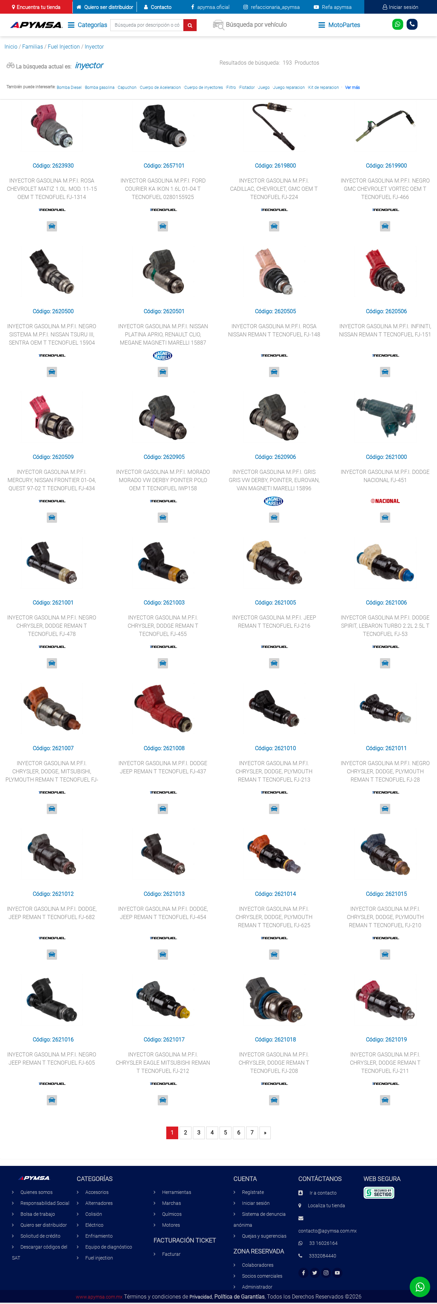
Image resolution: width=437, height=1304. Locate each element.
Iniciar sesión (403, 7)
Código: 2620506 (386, 311)
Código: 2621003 (164, 602)
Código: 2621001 (53, 602)
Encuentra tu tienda (38, 7)
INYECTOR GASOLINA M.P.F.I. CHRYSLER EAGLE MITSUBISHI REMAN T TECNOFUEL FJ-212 (163, 1062)
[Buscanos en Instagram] (326, 1273)
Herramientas (176, 1192)
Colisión (93, 1214)
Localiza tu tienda (326, 1206)
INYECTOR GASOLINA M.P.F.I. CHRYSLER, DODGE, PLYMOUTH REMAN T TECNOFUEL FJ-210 (385, 917)
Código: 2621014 (275, 894)
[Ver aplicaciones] (52, 226)
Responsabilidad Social (44, 1203)
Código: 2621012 (53, 894)
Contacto (161, 7)
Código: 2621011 (386, 748)
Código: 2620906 (275, 457)
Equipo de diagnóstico (108, 1247)
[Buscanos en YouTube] (337, 1273)
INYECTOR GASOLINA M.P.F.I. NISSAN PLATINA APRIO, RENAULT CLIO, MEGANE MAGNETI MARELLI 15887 (163, 334)
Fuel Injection (64, 46)
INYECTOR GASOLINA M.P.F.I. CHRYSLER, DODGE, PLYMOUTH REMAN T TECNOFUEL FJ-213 (274, 771)
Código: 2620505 (275, 311)
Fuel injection (99, 1258)
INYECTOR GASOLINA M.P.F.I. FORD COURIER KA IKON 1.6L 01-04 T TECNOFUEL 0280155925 (163, 188)
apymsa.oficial (212, 7)
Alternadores (99, 1203)
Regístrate (253, 1192)
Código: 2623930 (53, 165)
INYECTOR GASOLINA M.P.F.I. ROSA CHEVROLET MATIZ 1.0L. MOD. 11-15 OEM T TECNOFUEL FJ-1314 (52, 188)
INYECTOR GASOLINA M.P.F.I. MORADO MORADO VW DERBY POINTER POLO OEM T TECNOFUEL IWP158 (163, 480)
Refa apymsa (336, 7)
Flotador (247, 87)
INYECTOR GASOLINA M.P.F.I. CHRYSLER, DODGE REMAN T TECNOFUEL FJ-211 (385, 1062)
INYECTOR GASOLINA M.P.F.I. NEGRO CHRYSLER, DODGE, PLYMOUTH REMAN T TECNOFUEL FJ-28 (385, 771)
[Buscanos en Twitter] (314, 1273)
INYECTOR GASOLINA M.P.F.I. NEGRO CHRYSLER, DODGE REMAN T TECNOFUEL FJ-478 (51, 625)
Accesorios (97, 1192)
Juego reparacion (289, 87)
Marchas (171, 1203)
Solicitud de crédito (40, 1236)
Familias (32, 46)
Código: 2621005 (275, 602)
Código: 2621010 (275, 748)
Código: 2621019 (386, 1039)
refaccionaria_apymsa (275, 7)
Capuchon (127, 87)
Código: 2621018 (275, 1039)
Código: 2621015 (386, 894)
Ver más (352, 87)
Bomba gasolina (99, 87)
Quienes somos (36, 1192)
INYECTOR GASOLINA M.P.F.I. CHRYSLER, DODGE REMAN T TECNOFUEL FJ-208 (274, 1062)
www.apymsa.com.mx (99, 1297)
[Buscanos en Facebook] (303, 1273)
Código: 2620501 (164, 311)
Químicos (172, 1214)
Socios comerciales (262, 1276)
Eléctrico (94, 1225)
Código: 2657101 (164, 165)
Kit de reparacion (323, 87)
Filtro (231, 87)
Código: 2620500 (53, 311)
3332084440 (322, 1256)
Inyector (94, 46)
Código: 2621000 (386, 457)
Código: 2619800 (275, 165)
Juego (264, 87)
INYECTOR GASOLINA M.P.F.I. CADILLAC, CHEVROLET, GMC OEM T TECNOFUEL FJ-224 (274, 188)
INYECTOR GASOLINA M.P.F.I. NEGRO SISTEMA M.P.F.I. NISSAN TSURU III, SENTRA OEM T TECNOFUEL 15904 (51, 334)
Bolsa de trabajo (37, 1214)
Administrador (257, 1287)
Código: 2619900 (386, 165)
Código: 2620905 (164, 457)
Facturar (171, 1254)
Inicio (10, 46)
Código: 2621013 (164, 894)
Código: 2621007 (53, 748)
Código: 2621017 (164, 1039)
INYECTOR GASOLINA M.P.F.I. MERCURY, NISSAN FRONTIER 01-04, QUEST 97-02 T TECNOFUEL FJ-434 (52, 480)
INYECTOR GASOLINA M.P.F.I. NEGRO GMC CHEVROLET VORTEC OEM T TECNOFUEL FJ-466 (385, 188)
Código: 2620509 (53, 457)
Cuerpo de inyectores (203, 87)
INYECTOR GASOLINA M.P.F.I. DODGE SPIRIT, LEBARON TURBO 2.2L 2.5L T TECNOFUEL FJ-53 (385, 625)
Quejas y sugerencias (264, 1236)
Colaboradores (257, 1265)
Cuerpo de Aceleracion (160, 87)
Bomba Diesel (69, 87)
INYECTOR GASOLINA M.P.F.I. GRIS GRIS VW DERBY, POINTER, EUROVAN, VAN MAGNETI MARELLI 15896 (274, 480)
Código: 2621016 (53, 1039)
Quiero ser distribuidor (108, 7)
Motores (171, 1225)
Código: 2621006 (386, 602)
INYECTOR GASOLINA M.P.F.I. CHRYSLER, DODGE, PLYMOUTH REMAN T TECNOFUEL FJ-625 (274, 917)
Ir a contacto (323, 1193)
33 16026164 (323, 1243)
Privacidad (200, 1297)
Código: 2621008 (164, 748)
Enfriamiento (99, 1236)
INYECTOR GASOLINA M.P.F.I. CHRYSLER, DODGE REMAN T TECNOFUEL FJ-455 (163, 625)
